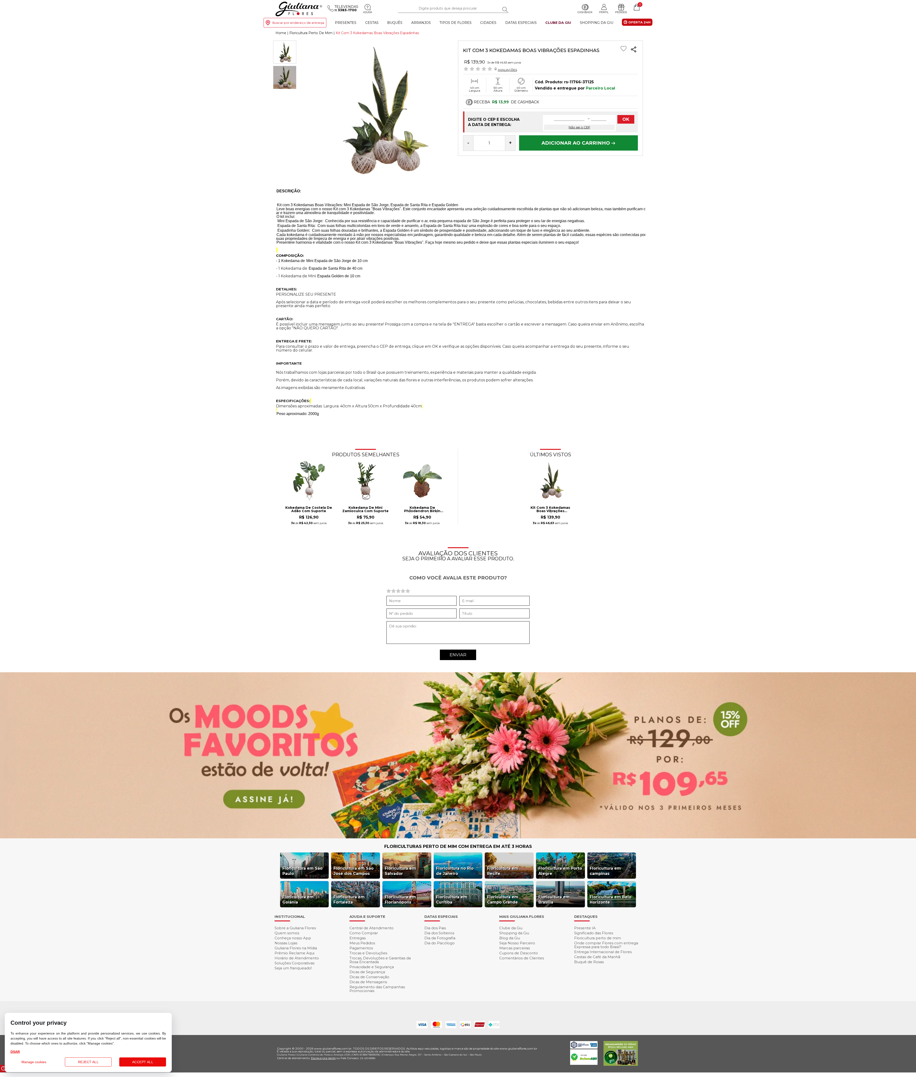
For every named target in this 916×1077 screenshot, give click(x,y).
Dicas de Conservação (369, 977)
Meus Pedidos (362, 943)
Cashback (585, 12)
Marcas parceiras (514, 948)
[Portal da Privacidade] (584, 1047)
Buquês (394, 23)
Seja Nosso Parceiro (517, 943)
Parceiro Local (600, 88)
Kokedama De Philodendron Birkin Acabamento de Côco (422, 509)
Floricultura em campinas (605, 871)
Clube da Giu (558, 23)
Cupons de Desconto (518, 953)
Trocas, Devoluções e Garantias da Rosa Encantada (380, 960)
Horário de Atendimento (297, 958)
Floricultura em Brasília (554, 899)
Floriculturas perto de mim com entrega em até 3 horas (458, 846)
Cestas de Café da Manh (597, 957)
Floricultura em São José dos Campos (353, 871)
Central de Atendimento (371, 928)
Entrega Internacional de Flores (603, 952)
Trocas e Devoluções (368, 953)
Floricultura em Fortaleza (349, 899)
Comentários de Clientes (521, 958)
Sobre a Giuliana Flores (295, 928)
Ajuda (367, 12)
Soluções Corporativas (294, 963)
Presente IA (585, 928)
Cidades (488, 23)
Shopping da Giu (596, 23)
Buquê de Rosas (589, 962)
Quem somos (287, 933)
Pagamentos (361, 948)
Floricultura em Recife (502, 871)
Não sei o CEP (579, 127)
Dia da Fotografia (439, 938)
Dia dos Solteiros (439, 933)
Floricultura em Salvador (400, 871)
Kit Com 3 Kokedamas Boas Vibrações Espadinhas (550, 509)
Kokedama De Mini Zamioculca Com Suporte (365, 509)
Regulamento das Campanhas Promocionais (377, 989)
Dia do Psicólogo (439, 943)
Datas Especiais (521, 23)
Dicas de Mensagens (368, 982)
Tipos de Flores (455, 23)
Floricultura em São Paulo (302, 871)
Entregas (357, 938)
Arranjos (421, 23)
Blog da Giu (509, 938)
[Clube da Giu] (458, 837)
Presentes (345, 23)
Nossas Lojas (286, 943)
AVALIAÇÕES (507, 69)
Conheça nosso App (293, 938)
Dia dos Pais (435, 928)
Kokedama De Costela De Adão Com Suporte (308, 509)
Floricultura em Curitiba (451, 899)
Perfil (604, 12)
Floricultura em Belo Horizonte (610, 899)
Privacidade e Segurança (371, 967)
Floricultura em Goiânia (298, 899)
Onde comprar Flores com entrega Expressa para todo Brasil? (606, 945)
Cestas (372, 23)
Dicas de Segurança (367, 972)
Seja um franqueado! (293, 968)
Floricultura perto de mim (597, 938)
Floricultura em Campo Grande (502, 899)
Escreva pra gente (323, 1058)
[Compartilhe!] (633, 50)
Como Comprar (363, 933)
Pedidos (621, 12)
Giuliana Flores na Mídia (296, 948)
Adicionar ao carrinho (576, 143)
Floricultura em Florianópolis (400, 899)
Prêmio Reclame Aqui (294, 953)
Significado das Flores (593, 933)
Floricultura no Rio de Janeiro (455, 871)
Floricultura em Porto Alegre (560, 871)
